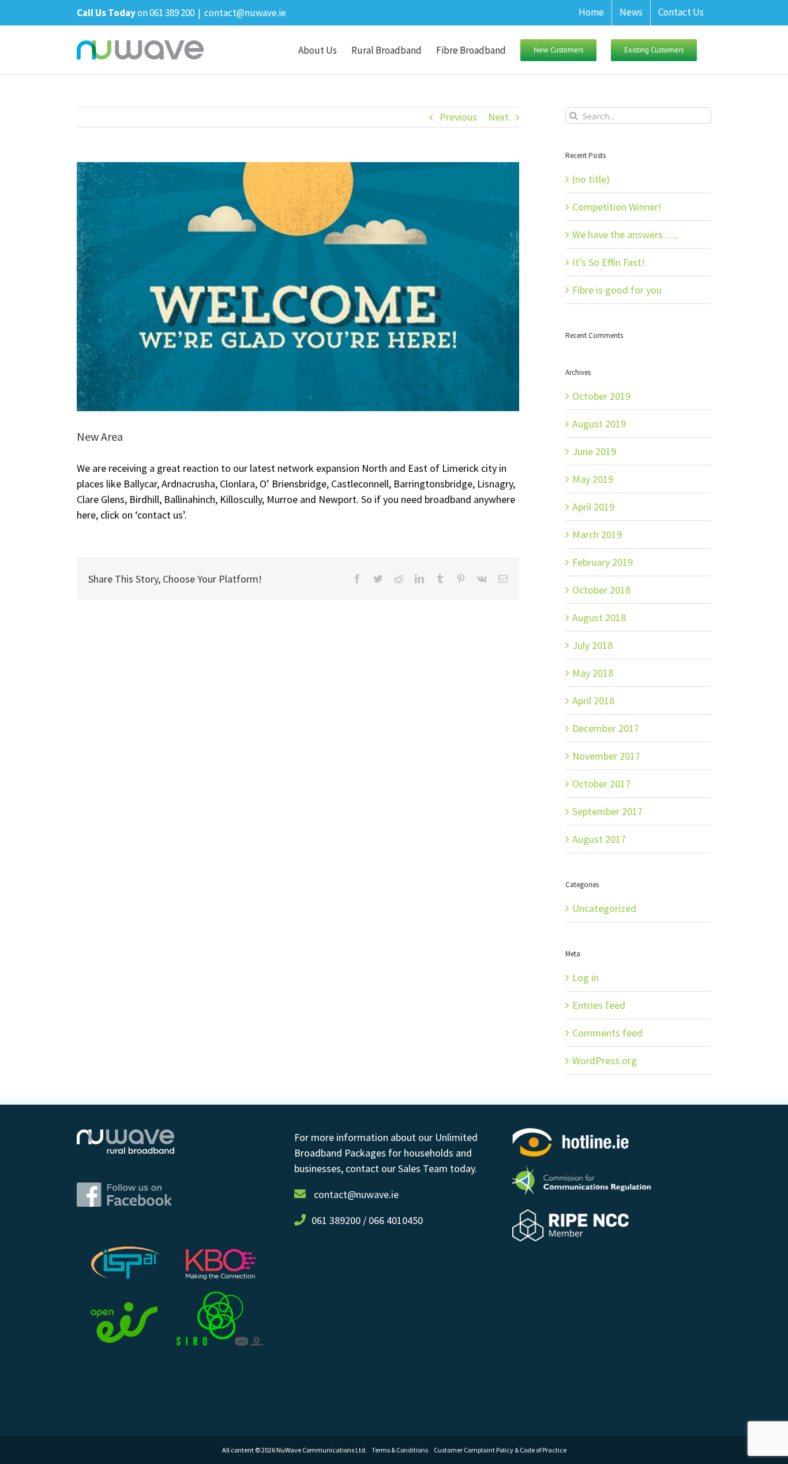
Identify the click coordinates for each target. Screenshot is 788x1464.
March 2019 (597, 534)
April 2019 (593, 506)
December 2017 (605, 728)
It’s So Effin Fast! (608, 262)
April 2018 (593, 700)
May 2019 (592, 479)
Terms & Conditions (403, 1450)
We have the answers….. (625, 234)
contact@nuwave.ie (245, 12)
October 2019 (601, 396)
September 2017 (607, 811)
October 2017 (601, 783)
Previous (458, 116)
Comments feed (607, 1032)
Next (498, 116)
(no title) (591, 179)
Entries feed (598, 1005)
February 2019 (602, 562)
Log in (585, 977)
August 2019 (599, 423)
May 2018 (592, 673)
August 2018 (599, 617)
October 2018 (601, 589)
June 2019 (594, 451)
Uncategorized (604, 908)
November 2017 (606, 756)
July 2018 (592, 645)
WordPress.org (604, 1060)
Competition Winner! (617, 206)
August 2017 (599, 839)
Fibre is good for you (617, 289)
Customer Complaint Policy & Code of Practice (500, 1450)
